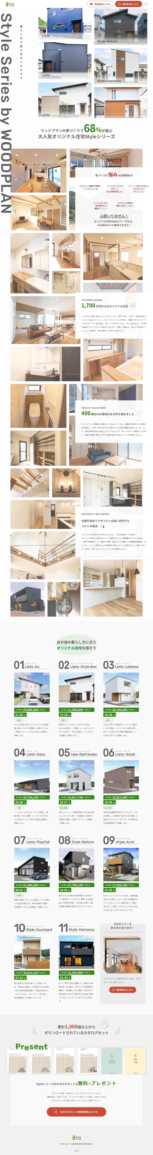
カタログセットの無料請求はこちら (79, 1112)
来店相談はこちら (102, 4)
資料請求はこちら (130, 4)
